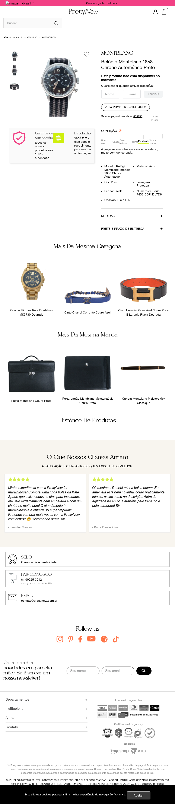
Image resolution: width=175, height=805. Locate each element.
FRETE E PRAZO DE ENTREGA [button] (122, 228)
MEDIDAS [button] (108, 216)
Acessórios (48, 37)
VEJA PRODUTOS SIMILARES (125, 107)
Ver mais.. (120, 794)
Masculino (31, 37)
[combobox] (32, 22)
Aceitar (139, 795)
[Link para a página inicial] (11, 37)
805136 (137, 116)
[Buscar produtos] (56, 23)
